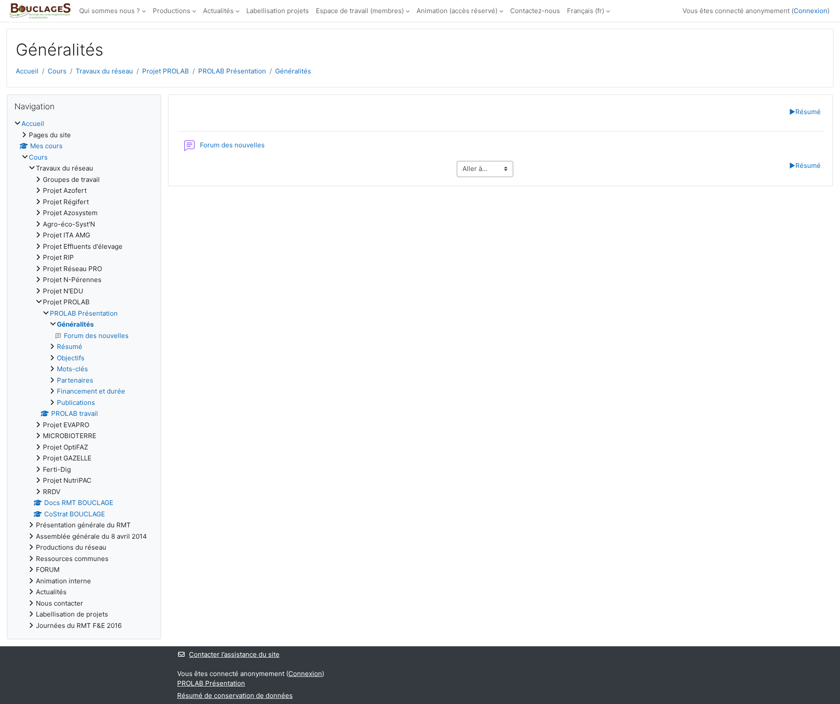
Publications (76, 402)
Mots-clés (72, 369)
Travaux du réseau (104, 71)
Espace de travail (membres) (360, 11)
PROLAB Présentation (232, 71)
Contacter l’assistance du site (234, 654)
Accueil (27, 71)
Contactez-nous (535, 11)
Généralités (293, 71)
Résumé (805, 112)
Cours (57, 71)
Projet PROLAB (165, 71)
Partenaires (75, 380)
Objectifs (70, 358)
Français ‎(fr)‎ (585, 11)
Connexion (810, 11)
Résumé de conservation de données (235, 695)
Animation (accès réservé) (456, 11)
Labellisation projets (277, 11)
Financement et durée (91, 391)
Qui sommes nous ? (109, 11)
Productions (171, 11)
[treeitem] (84, 375)
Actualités (218, 11)
